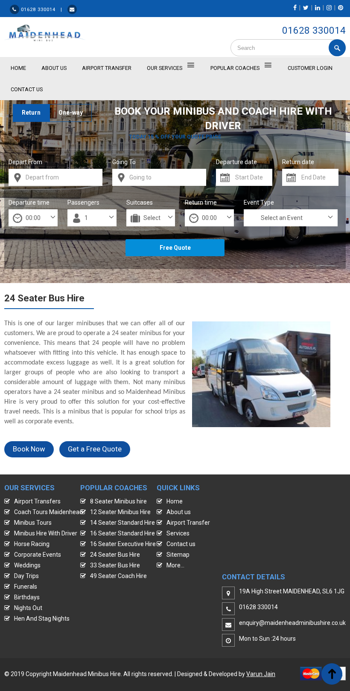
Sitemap (178, 554)
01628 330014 (314, 30)
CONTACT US (27, 89)
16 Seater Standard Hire (122, 533)
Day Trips (26, 575)
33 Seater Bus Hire (115, 565)
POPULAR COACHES (235, 68)
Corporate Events (37, 554)
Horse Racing (32, 544)
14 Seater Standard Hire (122, 522)
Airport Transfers (37, 501)
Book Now (29, 449)
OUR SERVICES (164, 68)
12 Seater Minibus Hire (120, 512)
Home (174, 501)
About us (178, 512)
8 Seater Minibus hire (118, 501)
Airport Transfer (106, 68)
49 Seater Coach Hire (118, 575)
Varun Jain (260, 674)
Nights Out (28, 607)
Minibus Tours (33, 522)
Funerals (25, 586)
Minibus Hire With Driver (45, 533)
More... (175, 565)
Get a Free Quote (95, 449)
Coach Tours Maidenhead (48, 512)
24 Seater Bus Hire (115, 554)
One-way (70, 112)
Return (31, 112)
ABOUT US (54, 68)
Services (178, 533)
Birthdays (27, 597)
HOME (18, 68)
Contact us (180, 544)
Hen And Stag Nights (42, 618)
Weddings (27, 565)
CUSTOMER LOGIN (310, 68)
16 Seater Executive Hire (123, 544)
